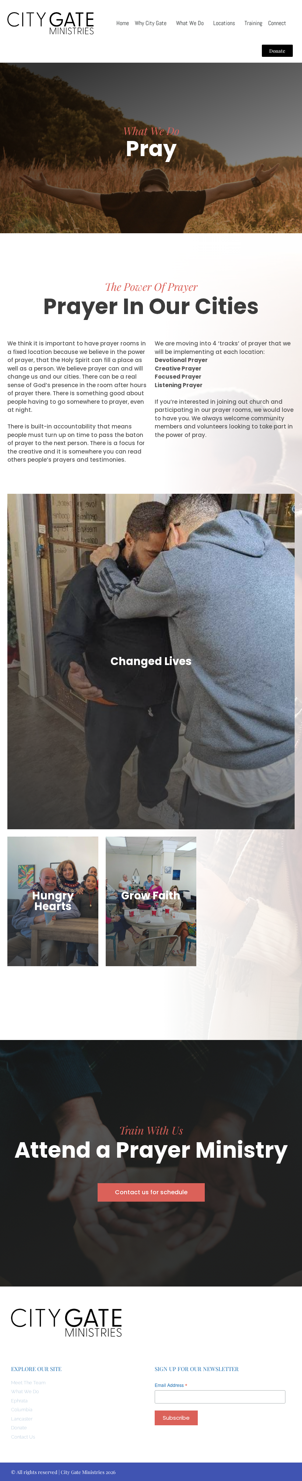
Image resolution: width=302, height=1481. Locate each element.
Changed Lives (151, 661)
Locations (224, 23)
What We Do (190, 23)
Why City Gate (150, 23)
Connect (277, 23)
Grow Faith (150, 895)
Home (122, 23)
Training (253, 23)
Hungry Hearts (53, 901)
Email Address (171, 1385)
